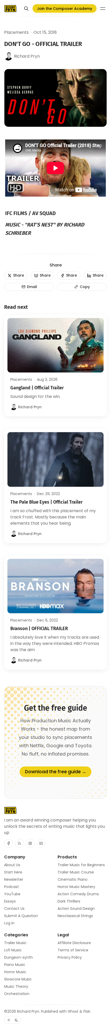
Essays (10, 901)
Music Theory (16, 986)
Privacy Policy (70, 957)
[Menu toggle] (103, 8)
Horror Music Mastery (76, 886)
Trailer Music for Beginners (81, 864)
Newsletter (13, 879)
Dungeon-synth (18, 957)
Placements (16, 32)
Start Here (13, 872)
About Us (12, 864)
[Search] (26, 8)
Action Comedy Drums (78, 894)
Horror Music (15, 971)
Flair (86, 1011)
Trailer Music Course (76, 872)
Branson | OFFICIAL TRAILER (39, 628)
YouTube (12, 894)
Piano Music (14, 964)
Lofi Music (13, 950)
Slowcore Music (18, 979)
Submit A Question (21, 915)
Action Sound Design (76, 908)
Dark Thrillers (69, 901)
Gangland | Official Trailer (37, 388)
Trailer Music (15, 942)
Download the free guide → (55, 772)
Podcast (11, 886)
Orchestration (16, 993)
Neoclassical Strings (75, 915)
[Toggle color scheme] (12, 1020)
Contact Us (14, 908)
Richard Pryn (28, 1011)
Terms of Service (73, 950)
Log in (9, 923)
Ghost (73, 1011)
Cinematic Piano (73, 879)
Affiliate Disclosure (74, 942)
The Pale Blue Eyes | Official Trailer (46, 502)
